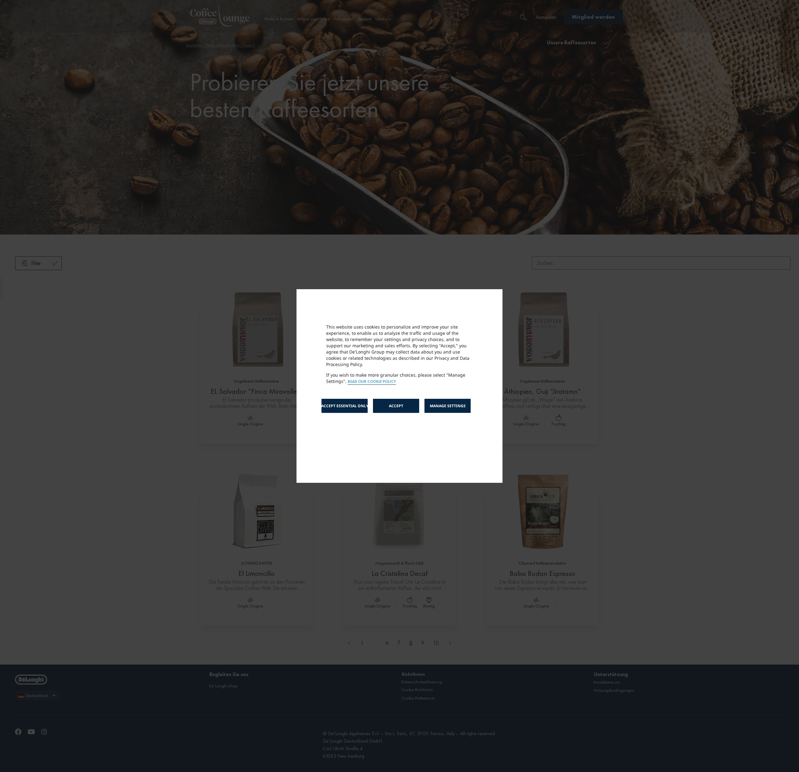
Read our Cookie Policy (372, 381)
